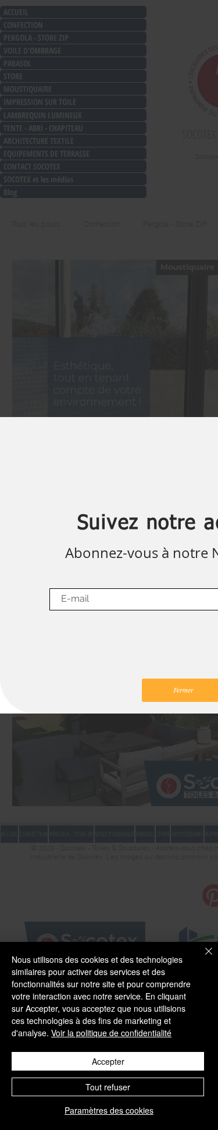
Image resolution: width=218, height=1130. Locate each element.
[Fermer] (202, 958)
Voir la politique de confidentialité (111, 1033)
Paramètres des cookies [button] (109, 1110)
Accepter (108, 1061)
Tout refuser (107, 1087)
